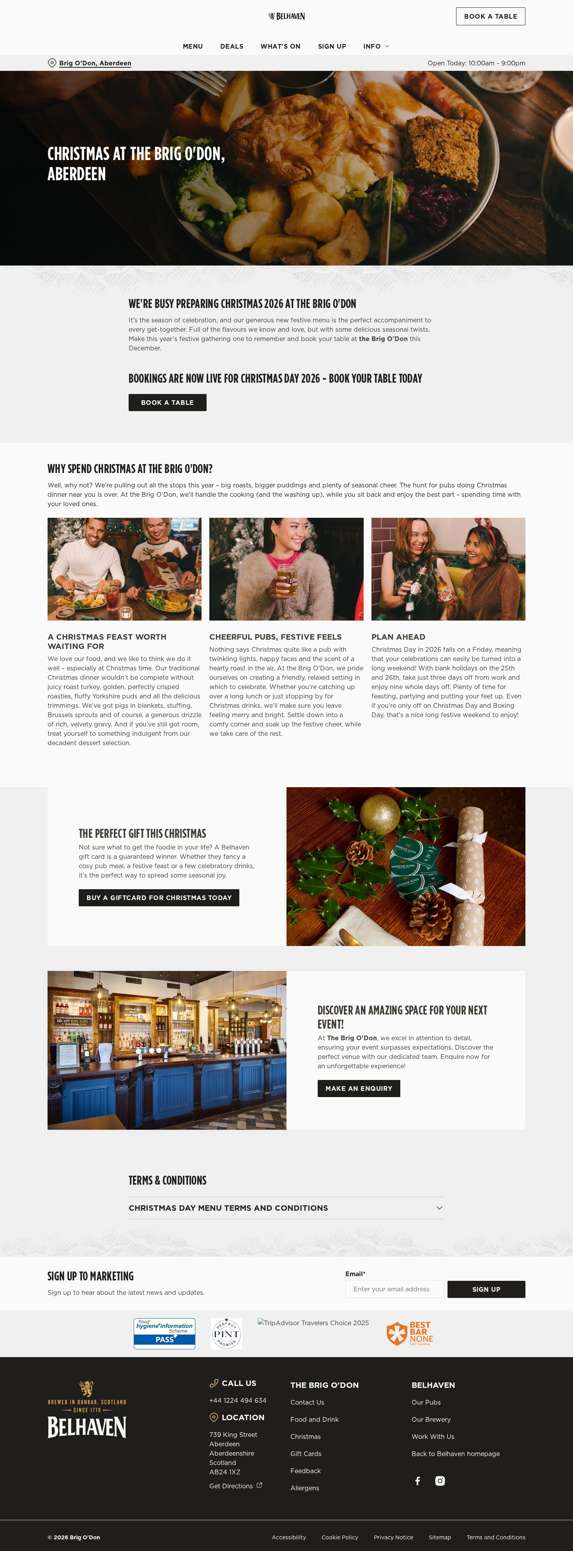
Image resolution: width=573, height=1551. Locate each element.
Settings (399, 87)
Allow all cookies (508, 20)
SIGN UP (486, 1289)
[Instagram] (440, 1481)
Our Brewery (431, 1419)
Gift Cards (306, 1453)
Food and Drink (314, 1419)
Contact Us (307, 1402)
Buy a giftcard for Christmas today (159, 897)
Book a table (167, 402)
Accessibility (289, 1537)
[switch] (224, 87)
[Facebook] (417, 1481)
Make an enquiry (359, 1088)
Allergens (304, 1488)
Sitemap (440, 1537)
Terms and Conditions (496, 1537)
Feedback (305, 1471)
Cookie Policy (340, 1537)
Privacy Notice (393, 1537)
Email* (355, 1274)
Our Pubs (426, 1402)
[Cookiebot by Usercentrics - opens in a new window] (50, 88)
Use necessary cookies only (508, 46)
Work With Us (433, 1436)
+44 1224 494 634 (238, 1400)
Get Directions (231, 1486)
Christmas (305, 1436)
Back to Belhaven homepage (456, 1453)
